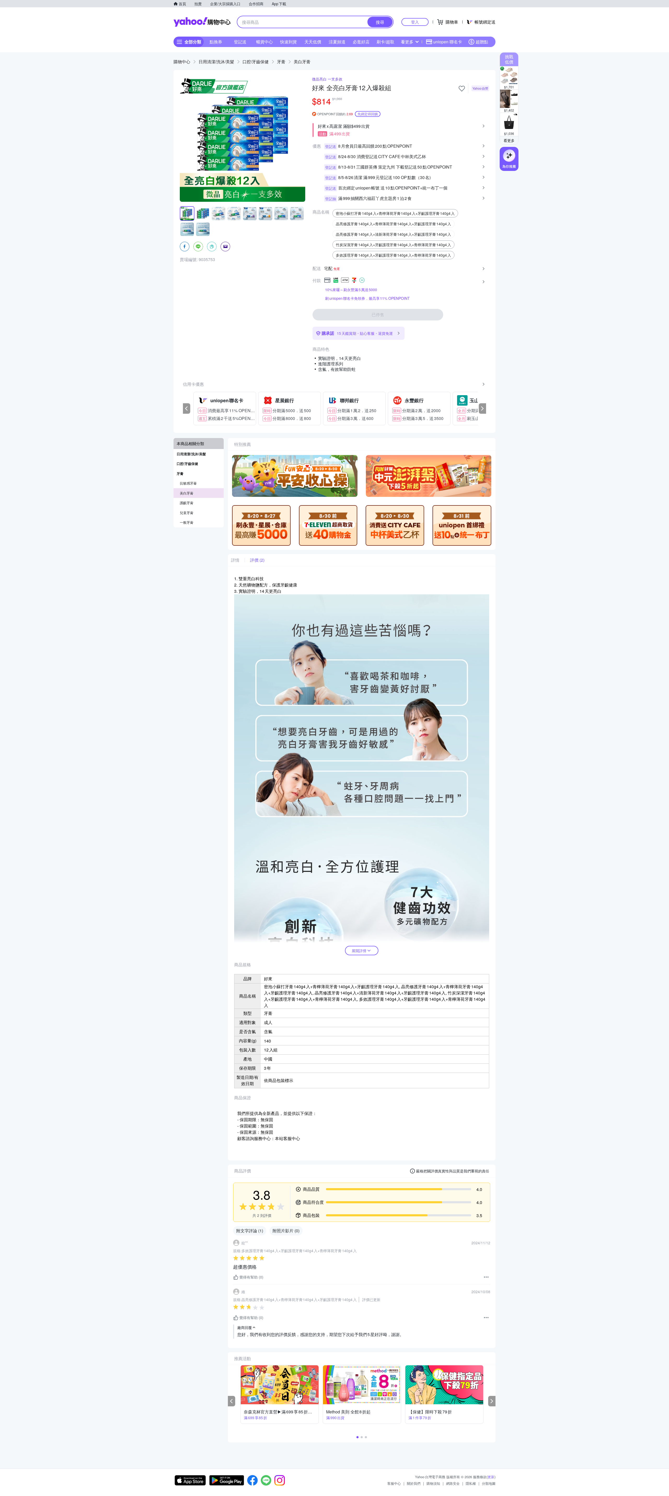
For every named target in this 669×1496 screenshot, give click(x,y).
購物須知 (433, 1483)
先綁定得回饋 (367, 113)
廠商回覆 (244, 1327)
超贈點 (482, 42)
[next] (482, 408)
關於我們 (413, 1483)
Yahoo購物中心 (202, 22)
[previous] (186, 408)
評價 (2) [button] (257, 560)
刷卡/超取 (385, 42)
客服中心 (394, 1483)
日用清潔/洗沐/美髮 (216, 62)
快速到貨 (288, 42)
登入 (415, 22)
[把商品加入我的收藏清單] (462, 88)
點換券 (216, 42)
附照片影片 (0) (286, 1231)
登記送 (240, 42)
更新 (491, 1476)
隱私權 (471, 1483)
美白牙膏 (302, 62)
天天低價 (312, 42)
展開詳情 (359, 950)
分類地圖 (488, 1483)
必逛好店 (361, 42)
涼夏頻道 (337, 42)
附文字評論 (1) (249, 1231)
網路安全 (453, 1483)
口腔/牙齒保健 (256, 62)
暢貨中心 (264, 42)
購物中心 (182, 62)
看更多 (407, 42)
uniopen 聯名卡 (447, 42)
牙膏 (281, 62)
